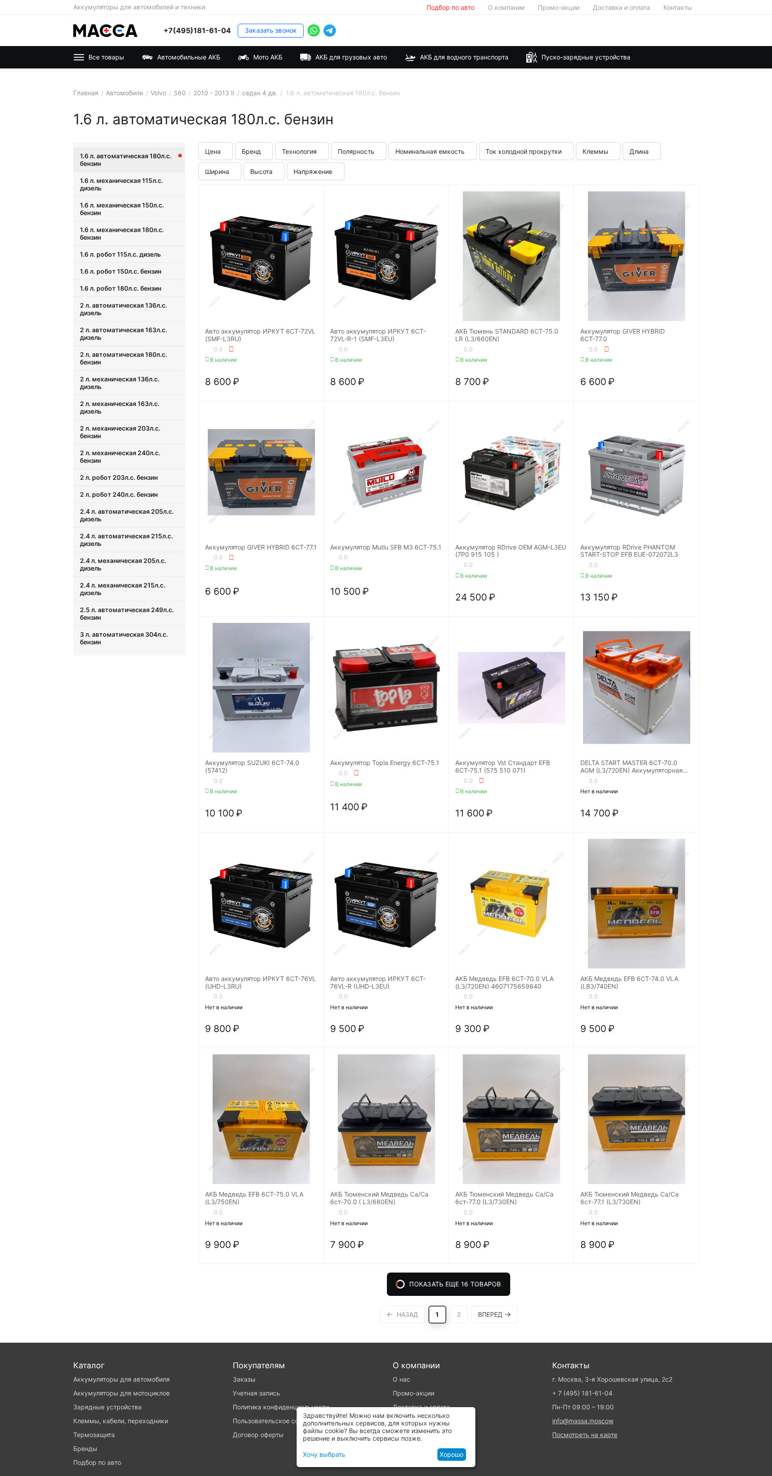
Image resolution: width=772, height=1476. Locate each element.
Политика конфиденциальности (281, 1407)
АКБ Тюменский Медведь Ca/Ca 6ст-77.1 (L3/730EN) (629, 1198)
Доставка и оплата (621, 7)
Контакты (677, 7)
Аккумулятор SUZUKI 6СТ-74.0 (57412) (252, 766)
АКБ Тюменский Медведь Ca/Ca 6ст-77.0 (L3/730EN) (504, 1198)
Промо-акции (558, 7)
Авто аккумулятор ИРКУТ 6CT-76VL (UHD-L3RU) (260, 982)
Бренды (85, 1448)
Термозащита (94, 1434)
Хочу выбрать (324, 1454)
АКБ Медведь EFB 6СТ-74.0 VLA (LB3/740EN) (629, 982)
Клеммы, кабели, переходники (120, 1421)
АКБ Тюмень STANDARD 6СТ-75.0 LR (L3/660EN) (506, 335)
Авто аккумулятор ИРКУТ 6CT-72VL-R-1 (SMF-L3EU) (378, 335)
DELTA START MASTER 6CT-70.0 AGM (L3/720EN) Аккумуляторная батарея (631, 766)
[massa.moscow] (105, 30)
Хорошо (451, 1454)
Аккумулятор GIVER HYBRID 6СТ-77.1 (261, 547)
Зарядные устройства (107, 1407)
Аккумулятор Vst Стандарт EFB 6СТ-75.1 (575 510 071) (502, 766)
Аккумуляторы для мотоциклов (121, 1393)
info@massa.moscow (582, 1421)
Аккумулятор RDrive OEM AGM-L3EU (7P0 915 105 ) (510, 551)
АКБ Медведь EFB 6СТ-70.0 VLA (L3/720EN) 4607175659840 (504, 982)
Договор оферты (258, 1434)
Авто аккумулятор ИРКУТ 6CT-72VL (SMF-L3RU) (260, 335)
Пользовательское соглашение (280, 1421)
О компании (506, 7)
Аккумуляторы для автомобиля (121, 1379)
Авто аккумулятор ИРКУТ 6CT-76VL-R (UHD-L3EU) (378, 982)
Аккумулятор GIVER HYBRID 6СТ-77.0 (622, 335)
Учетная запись (256, 1393)
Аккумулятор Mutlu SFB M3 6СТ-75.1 (385, 547)
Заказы (244, 1379)
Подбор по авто (450, 7)
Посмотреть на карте (584, 1434)
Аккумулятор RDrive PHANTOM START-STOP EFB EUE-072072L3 (629, 551)
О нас (401, 1379)
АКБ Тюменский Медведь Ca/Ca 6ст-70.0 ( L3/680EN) (379, 1198)
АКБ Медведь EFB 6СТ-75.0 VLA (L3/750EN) (254, 1198)
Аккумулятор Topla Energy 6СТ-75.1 (384, 762)
